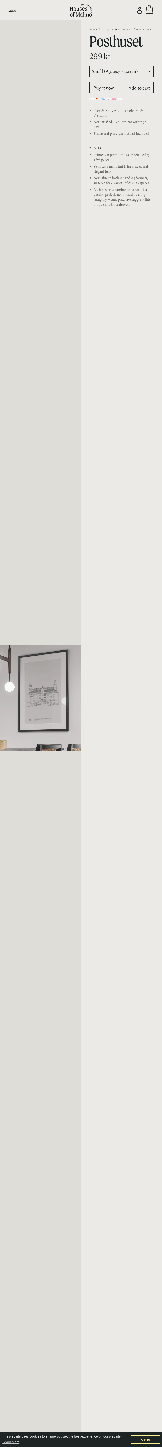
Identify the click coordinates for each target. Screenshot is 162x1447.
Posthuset (143, 29)
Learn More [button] (10, 1442)
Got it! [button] (145, 1439)
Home (93, 29)
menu (12, 10)
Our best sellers (120, 29)
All (103, 29)
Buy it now (103, 87)
